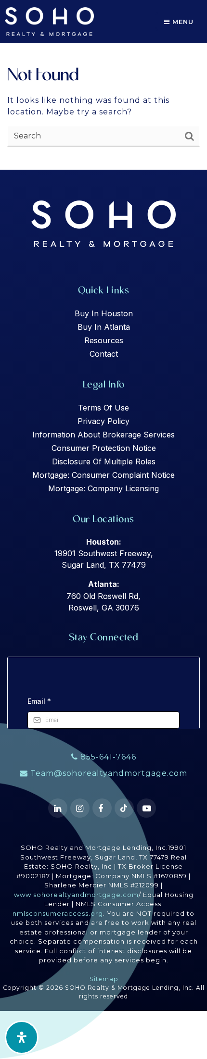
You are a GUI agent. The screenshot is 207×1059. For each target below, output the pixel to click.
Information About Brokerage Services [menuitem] (103, 434)
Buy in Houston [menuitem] (104, 313)
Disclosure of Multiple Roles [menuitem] (103, 461)
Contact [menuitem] (104, 354)
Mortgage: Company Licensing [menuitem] (103, 488)
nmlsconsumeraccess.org (58, 913)
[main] (103, 85)
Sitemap (104, 979)
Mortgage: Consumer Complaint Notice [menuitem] (103, 475)
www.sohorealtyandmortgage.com (76, 894)
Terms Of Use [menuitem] (103, 407)
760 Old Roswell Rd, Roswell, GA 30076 (103, 595)
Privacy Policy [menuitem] (103, 421)
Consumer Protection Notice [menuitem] (104, 448)
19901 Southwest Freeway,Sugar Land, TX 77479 (103, 553)
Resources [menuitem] (103, 340)
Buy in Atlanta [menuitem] (104, 327)
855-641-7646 (107, 756)
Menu (182, 21)
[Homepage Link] (49, 20)
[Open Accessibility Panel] (22, 1037)
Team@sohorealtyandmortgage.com (108, 773)
